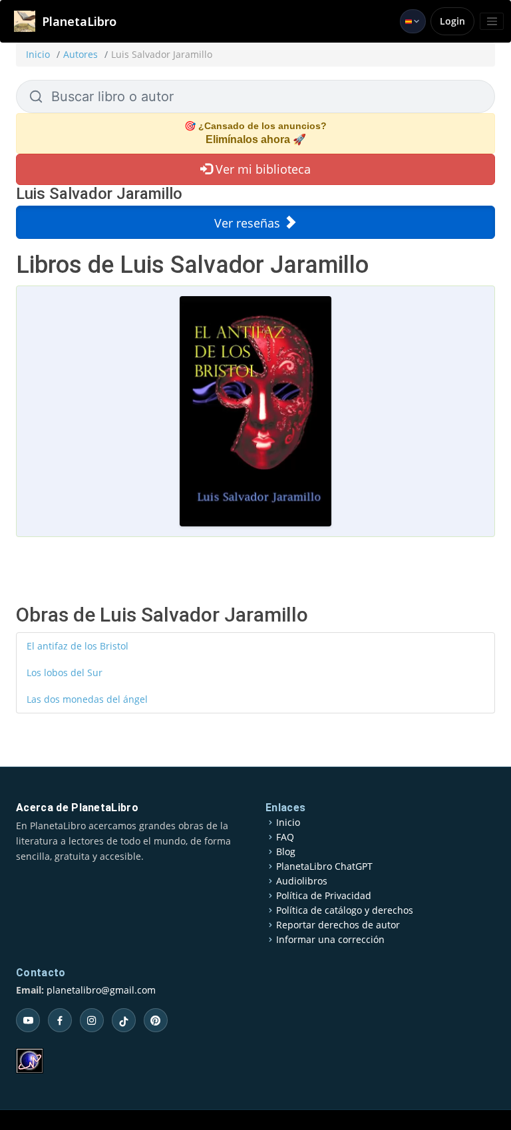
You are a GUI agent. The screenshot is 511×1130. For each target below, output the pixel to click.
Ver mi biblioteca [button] (261, 169)
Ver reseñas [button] (248, 223)
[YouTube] (28, 1020)
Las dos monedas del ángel (87, 699)
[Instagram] (92, 1020)
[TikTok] (124, 1020)
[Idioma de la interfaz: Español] (413, 21)
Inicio (38, 54)
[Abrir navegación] (492, 21)
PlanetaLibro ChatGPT (324, 866)
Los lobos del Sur (64, 672)
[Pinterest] (156, 1020)
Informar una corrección (330, 939)
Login (452, 21)
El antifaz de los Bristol (77, 646)
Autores (80, 54)
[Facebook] (60, 1020)
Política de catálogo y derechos (344, 910)
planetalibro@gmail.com (101, 990)
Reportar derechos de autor (338, 925)
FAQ (285, 837)
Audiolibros (301, 881)
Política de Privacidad (323, 895)
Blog (285, 851)
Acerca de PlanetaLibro (77, 807)
